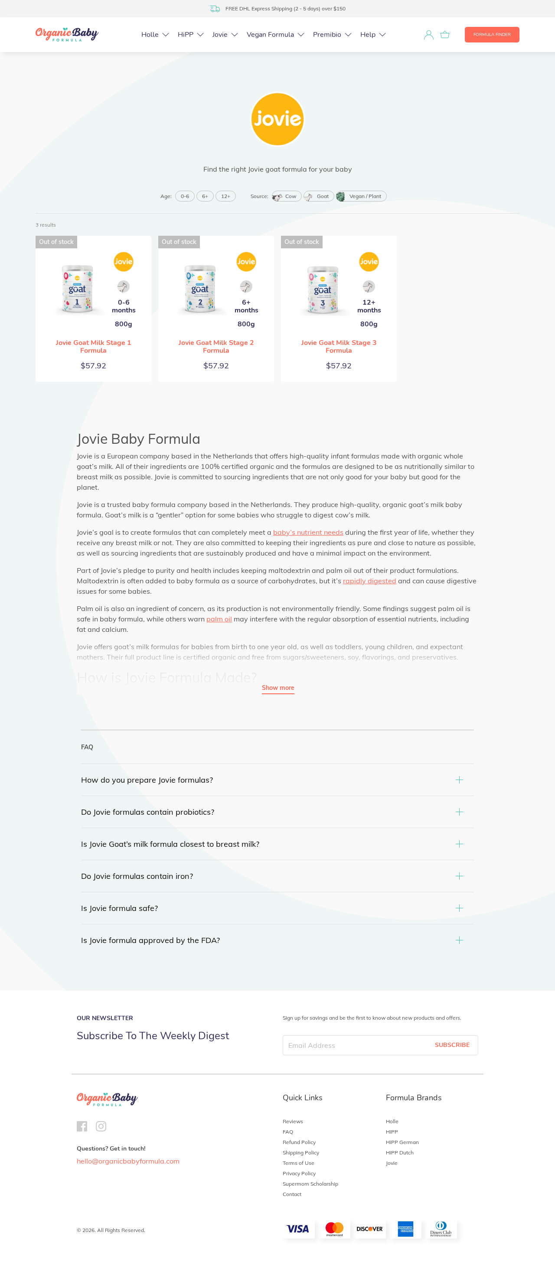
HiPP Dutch (400, 1152)
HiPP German (402, 1142)
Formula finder (492, 35)
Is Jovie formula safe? (119, 908)
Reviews (293, 1121)
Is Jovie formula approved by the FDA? (150, 940)
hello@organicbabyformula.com (128, 1161)
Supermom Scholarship (310, 1183)
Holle (392, 1121)
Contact (292, 1194)
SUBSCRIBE (452, 1045)
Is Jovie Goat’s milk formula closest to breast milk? (170, 844)
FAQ (288, 1131)
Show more (278, 688)
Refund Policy (299, 1142)
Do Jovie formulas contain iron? (137, 876)
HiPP (392, 1131)
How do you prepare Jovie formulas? (147, 780)
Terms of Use (298, 1163)
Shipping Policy (301, 1152)
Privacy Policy (299, 1173)
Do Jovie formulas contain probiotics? (147, 812)
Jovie (392, 1163)
